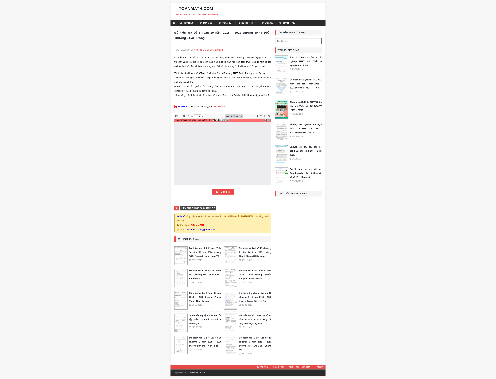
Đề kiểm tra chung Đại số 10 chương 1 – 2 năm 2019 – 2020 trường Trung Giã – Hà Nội (255, 297)
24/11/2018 (183, 50)
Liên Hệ (319, 367)
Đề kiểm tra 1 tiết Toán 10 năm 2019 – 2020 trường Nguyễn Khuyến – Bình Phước (255, 274)
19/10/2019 (247, 282)
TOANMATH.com (197, 373)
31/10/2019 (197, 282)
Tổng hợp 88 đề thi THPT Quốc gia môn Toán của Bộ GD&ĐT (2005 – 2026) (306, 106)
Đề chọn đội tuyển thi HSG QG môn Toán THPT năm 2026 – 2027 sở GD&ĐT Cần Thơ (306, 128)
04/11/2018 (197, 349)
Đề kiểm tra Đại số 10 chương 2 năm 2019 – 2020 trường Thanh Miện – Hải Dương (255, 252)
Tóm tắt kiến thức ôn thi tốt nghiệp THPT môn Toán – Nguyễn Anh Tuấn (306, 61)
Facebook (262, 367)
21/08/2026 (297, 114)
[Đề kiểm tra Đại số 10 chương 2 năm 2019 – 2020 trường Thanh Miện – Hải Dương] (231, 255)
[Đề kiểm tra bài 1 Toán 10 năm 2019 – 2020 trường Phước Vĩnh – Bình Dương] (181, 300)
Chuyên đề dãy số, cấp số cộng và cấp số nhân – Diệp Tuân (306, 151)
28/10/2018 (247, 353)
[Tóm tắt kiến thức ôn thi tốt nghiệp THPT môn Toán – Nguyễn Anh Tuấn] (281, 65)
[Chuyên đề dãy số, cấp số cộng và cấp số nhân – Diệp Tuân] (281, 154)
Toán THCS (288, 23)
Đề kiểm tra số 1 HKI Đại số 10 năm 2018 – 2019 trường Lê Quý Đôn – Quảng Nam (255, 319)
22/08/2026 (297, 69)
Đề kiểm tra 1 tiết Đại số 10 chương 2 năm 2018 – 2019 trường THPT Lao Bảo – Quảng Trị (255, 344)
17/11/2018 (247, 327)
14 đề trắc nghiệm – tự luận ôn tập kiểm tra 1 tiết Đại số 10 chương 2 (205, 319)
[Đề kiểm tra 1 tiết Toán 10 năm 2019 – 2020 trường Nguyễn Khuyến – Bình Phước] (231, 278)
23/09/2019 (247, 305)
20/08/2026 (297, 136)
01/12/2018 (197, 327)
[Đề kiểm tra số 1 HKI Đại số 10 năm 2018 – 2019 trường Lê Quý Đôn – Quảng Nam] (231, 323)
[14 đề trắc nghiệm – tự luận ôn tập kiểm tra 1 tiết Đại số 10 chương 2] (181, 323)
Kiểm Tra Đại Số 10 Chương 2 (208, 50)
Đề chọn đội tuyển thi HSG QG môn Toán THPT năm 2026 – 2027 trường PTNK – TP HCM (306, 84)
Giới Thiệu (278, 367)
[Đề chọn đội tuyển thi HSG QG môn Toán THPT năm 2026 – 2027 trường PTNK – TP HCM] (281, 87)
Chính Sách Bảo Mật (299, 367)
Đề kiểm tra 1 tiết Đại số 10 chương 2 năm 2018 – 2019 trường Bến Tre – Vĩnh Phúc (205, 342)
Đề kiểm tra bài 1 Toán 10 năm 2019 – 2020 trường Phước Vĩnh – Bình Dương (205, 297)
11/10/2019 (197, 305)
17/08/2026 (297, 181)
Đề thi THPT (248, 23)
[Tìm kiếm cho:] (298, 41)
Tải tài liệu (224, 192)
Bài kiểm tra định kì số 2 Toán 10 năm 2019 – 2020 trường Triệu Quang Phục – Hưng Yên (205, 252)
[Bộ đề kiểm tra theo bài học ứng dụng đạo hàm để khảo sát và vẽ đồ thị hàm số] (281, 177)
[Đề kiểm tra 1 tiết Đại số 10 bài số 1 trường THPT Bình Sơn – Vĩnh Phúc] (181, 278)
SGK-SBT (269, 23)
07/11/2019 (247, 260)
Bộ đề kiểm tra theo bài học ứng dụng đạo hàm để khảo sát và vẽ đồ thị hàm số (306, 173)
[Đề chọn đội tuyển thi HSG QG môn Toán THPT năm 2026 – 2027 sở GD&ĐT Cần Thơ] (281, 132)
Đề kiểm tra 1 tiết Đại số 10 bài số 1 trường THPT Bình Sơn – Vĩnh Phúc (205, 274)
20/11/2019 (197, 260)
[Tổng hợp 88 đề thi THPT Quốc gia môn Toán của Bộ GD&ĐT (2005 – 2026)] (281, 109)
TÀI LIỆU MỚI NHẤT (288, 50)
